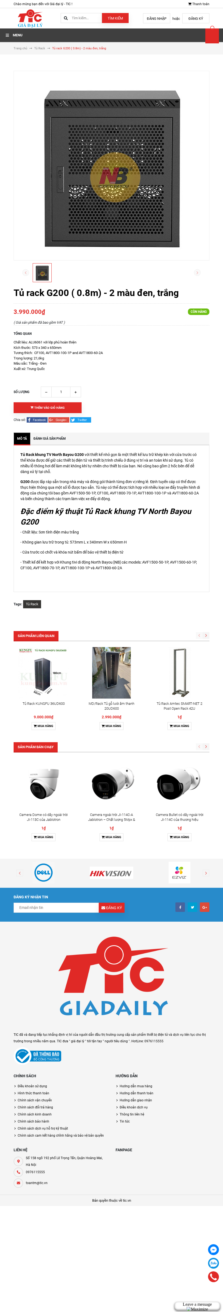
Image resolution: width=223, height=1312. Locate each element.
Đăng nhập (156, 19)
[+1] (59, 420)
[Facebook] (213, 1249)
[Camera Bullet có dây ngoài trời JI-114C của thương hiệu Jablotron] (179, 784)
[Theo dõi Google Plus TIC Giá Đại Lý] (204, 907)
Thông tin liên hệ (132, 1114)
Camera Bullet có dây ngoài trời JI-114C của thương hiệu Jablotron (179, 820)
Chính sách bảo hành (33, 1121)
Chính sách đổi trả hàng (35, 1107)
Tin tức (125, 1121)
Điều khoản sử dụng (32, 1086)
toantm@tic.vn (37, 1183)
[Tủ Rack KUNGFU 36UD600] (43, 673)
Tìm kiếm (115, 18)
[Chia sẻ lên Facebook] (37, 420)
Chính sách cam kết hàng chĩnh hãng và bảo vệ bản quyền (61, 1135)
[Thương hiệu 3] (179, 872)
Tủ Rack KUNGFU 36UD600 (44, 704)
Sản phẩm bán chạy (36, 747)
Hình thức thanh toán (33, 1093)
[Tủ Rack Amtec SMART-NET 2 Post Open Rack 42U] (179, 673)
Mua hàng (45, 726)
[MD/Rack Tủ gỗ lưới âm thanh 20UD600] (111, 673)
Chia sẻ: (20, 420)
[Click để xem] (111, 165)
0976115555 (35, 1172)
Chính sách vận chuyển (35, 1100)
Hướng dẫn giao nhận (136, 1100)
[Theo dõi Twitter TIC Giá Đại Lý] (192, 907)
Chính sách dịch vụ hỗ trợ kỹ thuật (43, 1128)
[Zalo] (213, 1263)
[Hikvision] (111, 872)
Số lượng (21, 392)
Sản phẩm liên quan (36, 636)
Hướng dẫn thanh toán (136, 1093)
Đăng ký (195, 19)
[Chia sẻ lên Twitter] (80, 420)
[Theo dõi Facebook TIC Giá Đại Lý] (180, 907)
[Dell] (43, 872)
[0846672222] (213, 1276)
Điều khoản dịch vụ (134, 1107)
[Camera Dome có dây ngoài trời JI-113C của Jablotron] (43, 784)
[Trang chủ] (30, 18)
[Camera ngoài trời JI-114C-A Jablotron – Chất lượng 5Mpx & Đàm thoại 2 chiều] (111, 784)
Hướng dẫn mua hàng (136, 1086)
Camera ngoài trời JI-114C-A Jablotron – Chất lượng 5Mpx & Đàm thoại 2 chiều (111, 820)
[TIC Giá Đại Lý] (111, 979)
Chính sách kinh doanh (35, 1114)
